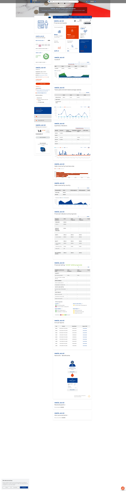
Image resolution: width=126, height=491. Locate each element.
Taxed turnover (87, 128)
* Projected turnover (79, 128)
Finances (70, 17)
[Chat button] (86, 1)
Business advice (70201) (43, 75)
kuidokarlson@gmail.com (42, 92)
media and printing (39, 110)
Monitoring (86, 17)
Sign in (92, 1)
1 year (81, 106)
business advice (38, 111)
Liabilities (75, 17)
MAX (89, 106)
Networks (81, 17)
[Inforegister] (39, 116)
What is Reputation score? (41, 48)
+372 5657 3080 (41, 102)
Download (85, 328)
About (7, 487)
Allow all (24, 487)
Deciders (65, 17)
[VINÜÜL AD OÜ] (43, 24)
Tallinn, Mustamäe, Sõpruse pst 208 (43, 100)
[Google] (36, 116)
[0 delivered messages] (75, 21)
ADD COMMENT (43, 137)
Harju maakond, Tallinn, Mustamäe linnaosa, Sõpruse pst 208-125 (43, 90)
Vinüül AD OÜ (41, 120)
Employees (60, 17)
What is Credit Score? (40, 62)
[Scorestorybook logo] (35, 1)
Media (55, 17)
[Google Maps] (36, 90)
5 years (85, 106)
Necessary (15, 487)
